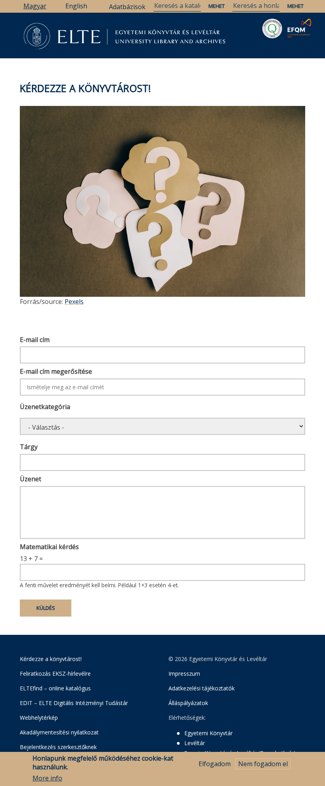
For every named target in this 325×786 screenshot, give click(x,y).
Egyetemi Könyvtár (208, 733)
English (76, 6)
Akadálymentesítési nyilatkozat (59, 732)
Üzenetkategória (45, 406)
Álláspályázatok (188, 703)
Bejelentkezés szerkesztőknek (58, 747)
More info (47, 778)
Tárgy (29, 446)
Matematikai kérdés (49, 546)
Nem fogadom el (263, 763)
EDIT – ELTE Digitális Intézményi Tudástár (74, 703)
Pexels (74, 301)
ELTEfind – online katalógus (55, 688)
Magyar (34, 6)
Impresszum (184, 673)
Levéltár (194, 743)
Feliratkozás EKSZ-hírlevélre (55, 673)
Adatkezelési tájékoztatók (201, 688)
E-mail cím (35, 339)
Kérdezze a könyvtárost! (51, 659)
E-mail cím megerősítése (56, 371)
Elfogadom (215, 763)
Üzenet (30, 479)
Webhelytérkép (39, 717)
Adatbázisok (127, 6)
